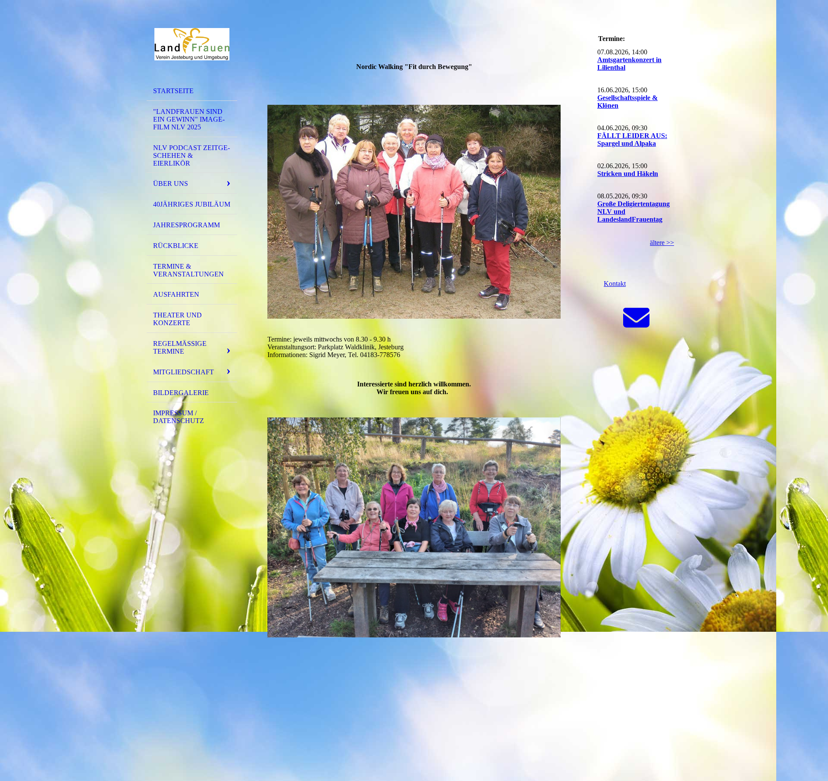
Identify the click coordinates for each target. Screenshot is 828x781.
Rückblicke (175, 245)
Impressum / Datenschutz (178, 416)
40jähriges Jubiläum (191, 204)
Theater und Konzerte (177, 318)
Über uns (170, 183)
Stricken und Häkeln (627, 173)
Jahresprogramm (186, 225)
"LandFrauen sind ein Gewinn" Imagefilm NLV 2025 (189, 119)
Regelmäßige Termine (180, 347)
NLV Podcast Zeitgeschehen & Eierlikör (191, 155)
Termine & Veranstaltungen (188, 270)
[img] (192, 44)
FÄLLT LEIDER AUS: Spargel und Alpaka (632, 139)
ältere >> (662, 242)
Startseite (173, 90)
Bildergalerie (181, 392)
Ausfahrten (176, 294)
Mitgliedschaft (183, 372)
